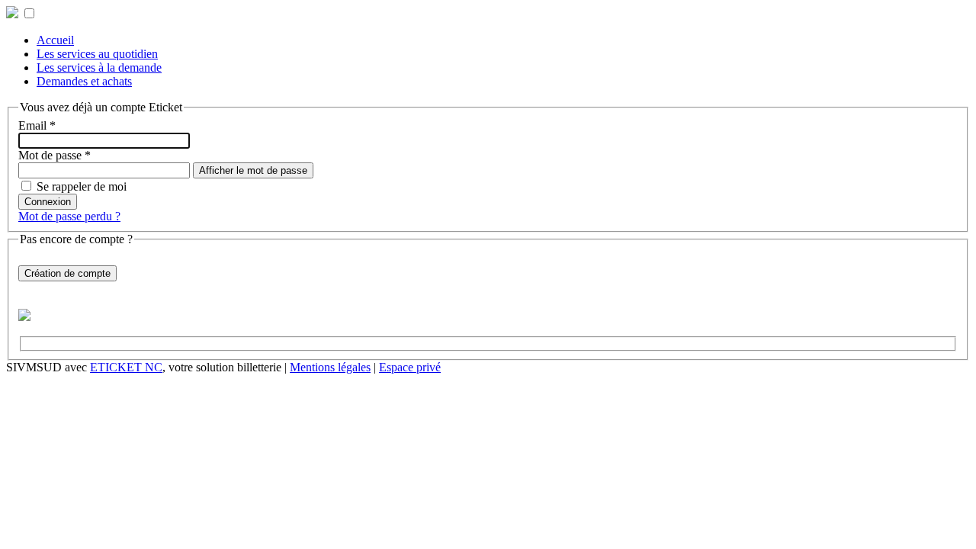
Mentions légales (330, 367)
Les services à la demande (99, 67)
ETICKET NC (126, 367)
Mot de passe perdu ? (69, 216)
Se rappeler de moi (82, 186)
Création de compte (67, 273)
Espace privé (410, 367)
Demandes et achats (84, 81)
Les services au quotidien (97, 53)
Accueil (55, 40)
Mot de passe (54, 155)
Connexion (47, 201)
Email (37, 125)
